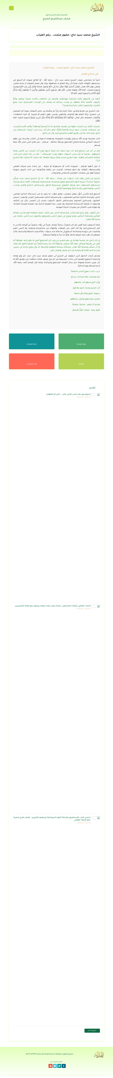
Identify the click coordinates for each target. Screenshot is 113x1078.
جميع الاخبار (92, 1031)
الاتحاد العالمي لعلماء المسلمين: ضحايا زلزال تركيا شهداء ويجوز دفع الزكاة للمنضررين (53, 606)
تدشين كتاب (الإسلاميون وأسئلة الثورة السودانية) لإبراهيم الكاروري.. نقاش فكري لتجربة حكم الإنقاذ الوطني (52, 819)
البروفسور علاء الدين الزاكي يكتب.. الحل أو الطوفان (68, 394)
